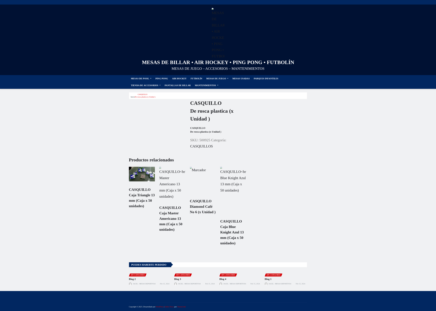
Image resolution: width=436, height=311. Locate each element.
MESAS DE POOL (140, 78)
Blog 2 (132, 279)
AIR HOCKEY (179, 78)
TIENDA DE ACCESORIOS (145, 85)
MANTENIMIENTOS (206, 85)
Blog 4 (222, 279)
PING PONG (161, 78)
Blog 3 (177, 279)
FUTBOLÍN (196, 78)
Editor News (169, 307)
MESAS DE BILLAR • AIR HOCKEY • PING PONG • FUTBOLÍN (218, 62)
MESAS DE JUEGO (216, 78)
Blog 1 (268, 279)
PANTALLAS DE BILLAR (178, 85)
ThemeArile (181, 307)
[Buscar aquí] (306, 81)
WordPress (160, 307)
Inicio (133, 97)
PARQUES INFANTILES (266, 78)
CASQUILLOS (201, 146)
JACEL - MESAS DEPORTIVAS (144, 284)
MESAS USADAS (241, 78)
